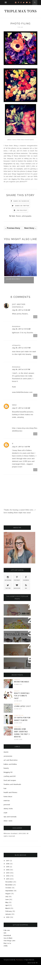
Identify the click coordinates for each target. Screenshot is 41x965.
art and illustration (10, 760)
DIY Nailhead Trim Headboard (14, 648)
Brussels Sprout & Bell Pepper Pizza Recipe (17, 621)
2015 (7, 867)
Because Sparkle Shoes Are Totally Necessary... (16, 636)
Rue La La (7, 943)
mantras (7, 801)
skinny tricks (8, 809)
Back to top (32, 963)
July (6, 897)
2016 (7, 864)
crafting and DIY (10, 776)
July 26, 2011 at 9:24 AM (21, 310)
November (9, 885)
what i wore (8, 821)
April (7, 905)
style (5, 813)
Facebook (26, 580)
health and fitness (10, 792)
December (9, 882)
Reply (35, 316)
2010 (7, 917)
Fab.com (7, 930)
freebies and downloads (12, 784)
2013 (7, 873)
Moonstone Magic (21, 682)
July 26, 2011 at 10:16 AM (21, 329)
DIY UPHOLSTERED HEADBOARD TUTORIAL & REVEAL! (16, 663)
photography (26, 216)
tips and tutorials (10, 817)
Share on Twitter (22, 206)
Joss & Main (8, 938)
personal (7, 805)
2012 (7, 876)
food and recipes (10, 780)
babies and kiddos (10, 764)
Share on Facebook (21, 201)
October (8, 888)
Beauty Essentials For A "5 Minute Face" (21, 696)
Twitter (8, 588)
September (9, 891)
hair (5, 788)
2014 (8, 870)
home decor (8, 797)
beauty (6, 768)
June (7, 899)
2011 (7, 879)
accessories (8, 756)
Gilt (5, 933)
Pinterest (17, 580)
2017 (7, 861)
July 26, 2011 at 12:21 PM (21, 348)
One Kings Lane (9, 941)
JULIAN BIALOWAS (13, 279)
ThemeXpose (19, 959)
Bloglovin (17, 588)
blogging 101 (8, 772)
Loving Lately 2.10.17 (22, 706)
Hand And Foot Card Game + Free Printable (16, 608)
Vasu (14, 405)
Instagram (8, 580)
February (8, 911)
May (6, 902)
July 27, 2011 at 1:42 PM (21, 447)
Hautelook (7, 935)
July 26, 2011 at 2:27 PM (21, 369)
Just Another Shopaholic (18, 305)
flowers (18, 216)
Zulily (5, 946)
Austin (6, 752)
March (7, 908)
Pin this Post (22, 210)
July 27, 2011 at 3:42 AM (21, 408)
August (8, 894)
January (8, 914)
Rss (26, 588)
